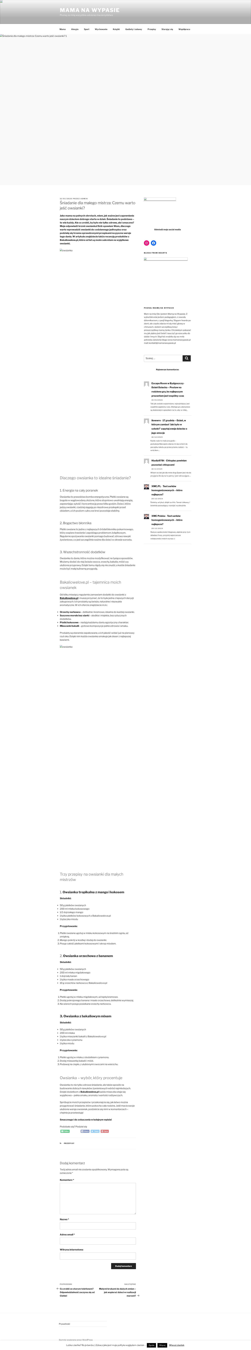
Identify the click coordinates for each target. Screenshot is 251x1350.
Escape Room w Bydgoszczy (168, 383)
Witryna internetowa (71, 1249)
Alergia (74, 29)
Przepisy (152, 29)
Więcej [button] (162, 1345)
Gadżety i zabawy (133, 29)
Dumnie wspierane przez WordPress (76, 1340)
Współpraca (184, 29)
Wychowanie (101, 29)
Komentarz (67, 1180)
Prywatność (64, 1324)
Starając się (167, 29)
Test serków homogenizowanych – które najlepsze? (167, 490)
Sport (86, 29)
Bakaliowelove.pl (69, 598)
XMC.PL (156, 486)
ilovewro (156, 420)
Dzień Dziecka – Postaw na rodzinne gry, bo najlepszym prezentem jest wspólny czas (168, 391)
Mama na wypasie (90, 10)
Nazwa (64, 1219)
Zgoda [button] (151, 1345)
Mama (63, 29)
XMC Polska (158, 516)
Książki (116, 29)
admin (84, 199)
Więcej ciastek (176, 1345)
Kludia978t (158, 460)
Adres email (67, 1234)
